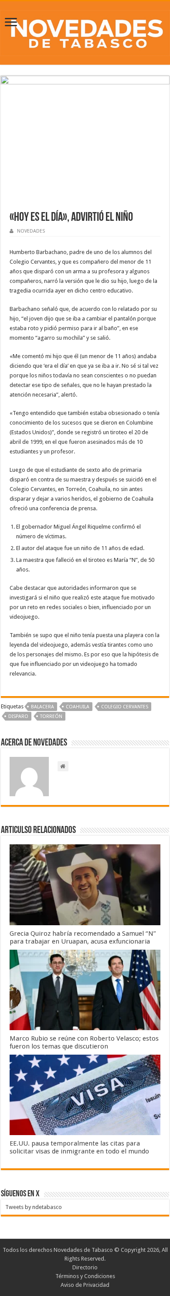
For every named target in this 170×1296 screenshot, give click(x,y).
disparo (18, 716)
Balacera (42, 707)
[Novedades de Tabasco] (85, 31)
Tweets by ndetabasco (33, 1207)
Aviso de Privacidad (85, 1285)
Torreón (51, 716)
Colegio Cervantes (124, 707)
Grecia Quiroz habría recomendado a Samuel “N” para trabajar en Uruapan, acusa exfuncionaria (83, 937)
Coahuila (77, 707)
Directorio (85, 1267)
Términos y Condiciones (85, 1276)
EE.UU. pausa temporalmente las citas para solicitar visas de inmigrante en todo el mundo (79, 1147)
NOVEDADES (31, 231)
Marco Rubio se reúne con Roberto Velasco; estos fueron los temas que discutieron (84, 1042)
